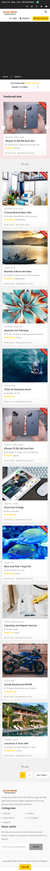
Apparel (7, 822)
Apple (22, 137)
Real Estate (8, 209)
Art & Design (8, 327)
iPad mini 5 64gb (14, 507)
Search (18, 76)
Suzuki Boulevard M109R (18, 684)
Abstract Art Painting (16, 330)
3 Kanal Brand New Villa (17, 212)
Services (7, 622)
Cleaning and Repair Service (20, 625)
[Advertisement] (25, 49)
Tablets (15, 504)
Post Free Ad (42, 18)
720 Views (10, 520)
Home (5, 76)
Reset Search (32, 83)
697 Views (10, 402)
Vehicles (7, 268)
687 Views (10, 697)
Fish (12, 563)
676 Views (10, 638)
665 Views (10, 343)
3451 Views (10, 579)
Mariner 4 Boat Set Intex (17, 271)
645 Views (10, 756)
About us (6, 2)
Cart (18, 2)
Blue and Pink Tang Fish (17, 566)
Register (26, 18)
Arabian (30, 813)
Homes (15, 209)
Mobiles (16, 137)
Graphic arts (18, 327)
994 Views (10, 225)
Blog (13, 2)
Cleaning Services (17, 622)
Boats (13, 268)
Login (14, 18)
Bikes (13, 681)
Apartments (8, 818)
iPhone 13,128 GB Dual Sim (20, 141)
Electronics (9, 137)
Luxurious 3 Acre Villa (16, 743)
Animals (7, 563)
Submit (36, 846)
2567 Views (11, 153)
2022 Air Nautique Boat (17, 389)
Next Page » (42, 775)
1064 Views (10, 284)
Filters (24, 867)
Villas (21, 209)
